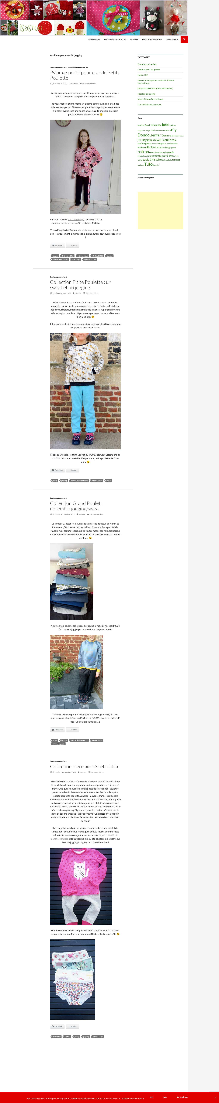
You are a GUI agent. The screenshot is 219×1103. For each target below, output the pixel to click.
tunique (141, 165)
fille (173, 136)
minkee (141, 147)
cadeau (173, 125)
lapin (161, 143)
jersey (55, 481)
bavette (141, 125)
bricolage (156, 124)
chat (153, 130)
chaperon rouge (144, 131)
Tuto (148, 164)
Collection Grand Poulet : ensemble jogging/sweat (76, 506)
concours (159, 130)
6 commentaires (92, 293)
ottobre (150, 147)
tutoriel (156, 165)
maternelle (173, 143)
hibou (180, 136)
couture (67, 1037)
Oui (151, 1097)
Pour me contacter (172, 39)
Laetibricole (169, 140)
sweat (109, 481)
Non (165, 1097)
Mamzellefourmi (86, 230)
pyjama (109, 256)
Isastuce (74, 83)
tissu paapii (76, 259)
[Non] (215, 1097)
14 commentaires (89, 83)
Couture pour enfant (58, 67)
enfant (157, 135)
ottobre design (83, 256)
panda (173, 148)
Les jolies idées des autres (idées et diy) (155, 88)
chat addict (56, 1037)
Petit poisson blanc (156, 152)
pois (165, 152)
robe (156, 155)
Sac (161, 155)
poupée (170, 152)
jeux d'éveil (154, 140)
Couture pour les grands (149, 69)
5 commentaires (97, 772)
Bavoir (147, 125)
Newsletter (134, 39)
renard (150, 156)
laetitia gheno (144, 143)
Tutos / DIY (143, 75)
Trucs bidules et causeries (77, 67)
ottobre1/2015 (97, 256)
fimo (176, 136)
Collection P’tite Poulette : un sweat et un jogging (80, 284)
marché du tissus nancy (79, 481)
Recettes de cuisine (146, 93)
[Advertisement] (160, 210)
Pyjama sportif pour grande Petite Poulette (85, 75)
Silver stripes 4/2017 (60, 259)
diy (174, 129)
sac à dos (168, 155)
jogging (55, 256)
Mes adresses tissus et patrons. (115, 39)
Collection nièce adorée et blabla (84, 766)
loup (166, 144)
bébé (166, 124)
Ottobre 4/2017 (67, 256)
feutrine (167, 135)
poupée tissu (142, 156)
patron (143, 151)
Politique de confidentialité (152, 39)
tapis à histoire (152, 159)
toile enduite (167, 160)
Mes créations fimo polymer (150, 99)
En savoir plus (182, 1097)
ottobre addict (98, 1037)
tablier (140, 160)
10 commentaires (96, 514)
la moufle (155, 144)
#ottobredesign (76, 219)
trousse (176, 159)
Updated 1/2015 (90, 259)
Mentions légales (94, 39)
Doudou (145, 135)
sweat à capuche (59, 744)
